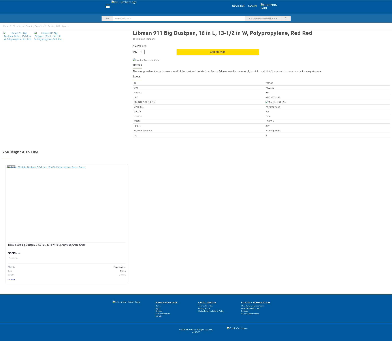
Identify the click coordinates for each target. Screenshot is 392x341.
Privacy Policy (204, 308)
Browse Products (162, 313)
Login (252, 5)
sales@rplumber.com (250, 308)
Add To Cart (217, 52)
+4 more (11, 279)
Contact (244, 311)
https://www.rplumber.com (252, 305)
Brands (158, 316)
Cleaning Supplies (34, 26)
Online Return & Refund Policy (211, 311)
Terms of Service (205, 305)
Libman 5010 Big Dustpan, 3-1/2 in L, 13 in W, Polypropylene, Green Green (46, 244)
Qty (135, 51)
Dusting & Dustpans (58, 26)
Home (6, 26)
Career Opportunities (250, 313)
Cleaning (17, 26)
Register (238, 5)
